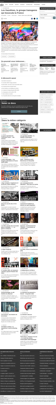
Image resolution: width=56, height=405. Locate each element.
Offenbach (42, 109)
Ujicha (51, 104)
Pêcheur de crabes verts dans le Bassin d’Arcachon (8, 386)
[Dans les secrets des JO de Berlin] (10, 196)
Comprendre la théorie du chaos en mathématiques (27, 368)
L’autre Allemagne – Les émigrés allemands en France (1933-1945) (9, 161)
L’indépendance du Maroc (27, 270)
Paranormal (37, 4)
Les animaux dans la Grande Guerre (9, 86)
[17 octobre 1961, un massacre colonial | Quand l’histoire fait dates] (10, 262)
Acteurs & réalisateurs (44, 365)
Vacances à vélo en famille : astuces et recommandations (27, 366)
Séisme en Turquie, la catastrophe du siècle (7, 381)
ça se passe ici (50, 61)
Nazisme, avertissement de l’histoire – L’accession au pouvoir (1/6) (28, 227)
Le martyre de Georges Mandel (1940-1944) (10, 90)
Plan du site (10, 403)
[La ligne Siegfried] (10, 242)
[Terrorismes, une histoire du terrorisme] (10, 307)
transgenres (11, 56)
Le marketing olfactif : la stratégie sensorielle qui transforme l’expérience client (27, 376)
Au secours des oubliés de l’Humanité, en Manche (47, 361)
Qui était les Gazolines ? (7, 80)
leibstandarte (49, 99)
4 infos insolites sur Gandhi (7, 93)
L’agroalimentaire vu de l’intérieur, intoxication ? (46, 386)
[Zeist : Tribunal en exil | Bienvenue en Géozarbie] (29, 152)
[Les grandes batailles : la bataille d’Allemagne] (29, 128)
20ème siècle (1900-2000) (27, 15)
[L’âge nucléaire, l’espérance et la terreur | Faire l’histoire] (10, 175)
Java (41, 107)
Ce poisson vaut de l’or (4, 368)
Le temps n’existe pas (44, 383)
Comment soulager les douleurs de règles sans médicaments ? (27, 391)
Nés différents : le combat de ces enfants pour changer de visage (8, 391)
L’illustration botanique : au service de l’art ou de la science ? (47, 363)
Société (17, 4)
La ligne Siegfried (6, 249)
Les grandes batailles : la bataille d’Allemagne (27, 136)
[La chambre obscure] (29, 307)
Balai (41, 102)
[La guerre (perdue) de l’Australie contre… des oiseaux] (10, 128)
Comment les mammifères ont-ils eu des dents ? (8, 363)
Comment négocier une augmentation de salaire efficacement (27, 378)
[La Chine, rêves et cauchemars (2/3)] (29, 242)
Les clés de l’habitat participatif (46, 391)
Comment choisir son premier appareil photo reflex (27, 373)
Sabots (41, 99)
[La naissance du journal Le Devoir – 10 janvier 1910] (29, 285)
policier (50, 94)
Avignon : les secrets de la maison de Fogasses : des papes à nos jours (7, 366)
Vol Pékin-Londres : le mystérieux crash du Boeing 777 (9, 328)
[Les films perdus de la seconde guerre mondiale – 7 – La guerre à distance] (10, 218)
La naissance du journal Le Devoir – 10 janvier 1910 (27, 293)
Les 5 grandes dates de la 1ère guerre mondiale (11, 95)
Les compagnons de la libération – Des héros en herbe (29, 183)
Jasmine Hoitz (43, 94)
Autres (43, 4)
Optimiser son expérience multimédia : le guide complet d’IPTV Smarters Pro (28, 363)
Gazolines (4, 56)
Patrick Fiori (49, 109)
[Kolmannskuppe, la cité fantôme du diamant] (10, 285)
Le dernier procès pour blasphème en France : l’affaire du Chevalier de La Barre (7, 388)
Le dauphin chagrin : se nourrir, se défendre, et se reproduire (7, 373)
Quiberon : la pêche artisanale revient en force (8, 376)
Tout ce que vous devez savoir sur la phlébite (27, 355)
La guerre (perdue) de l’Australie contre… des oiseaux (7, 137)
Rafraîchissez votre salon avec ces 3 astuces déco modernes (27, 358)
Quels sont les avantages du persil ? (27, 386)
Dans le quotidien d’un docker (6, 360)
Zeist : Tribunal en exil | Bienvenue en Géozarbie (27, 160)
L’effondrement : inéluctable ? (45, 370)
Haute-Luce (47, 97)
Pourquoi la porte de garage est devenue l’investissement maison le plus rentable (28, 383)
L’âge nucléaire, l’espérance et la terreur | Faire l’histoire (9, 183)
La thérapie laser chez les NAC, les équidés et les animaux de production (47, 388)
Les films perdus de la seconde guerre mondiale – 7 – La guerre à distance (10, 227)
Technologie (29, 4)
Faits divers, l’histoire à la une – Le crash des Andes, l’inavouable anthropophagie (28, 338)
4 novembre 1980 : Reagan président (9, 82)
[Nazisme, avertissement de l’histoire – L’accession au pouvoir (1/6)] (29, 218)
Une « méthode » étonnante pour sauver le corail (8, 355)
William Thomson (43, 104)
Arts (6, 4)
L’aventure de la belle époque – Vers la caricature (47, 358)
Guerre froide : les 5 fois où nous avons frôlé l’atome (12, 84)
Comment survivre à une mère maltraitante (45, 378)
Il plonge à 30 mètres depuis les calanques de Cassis (6, 358)
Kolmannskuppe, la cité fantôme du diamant (7, 293)
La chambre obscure (26, 314)
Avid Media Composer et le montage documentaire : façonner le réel (27, 388)
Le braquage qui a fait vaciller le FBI (9, 92)
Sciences (22, 4)
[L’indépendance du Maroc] (29, 262)
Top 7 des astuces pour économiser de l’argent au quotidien (27, 361)
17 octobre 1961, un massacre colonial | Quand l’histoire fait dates (9, 272)
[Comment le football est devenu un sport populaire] (29, 196)
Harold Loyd (47, 107)
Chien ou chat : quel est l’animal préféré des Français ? (8, 383)
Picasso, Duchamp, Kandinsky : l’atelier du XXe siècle (47, 381)
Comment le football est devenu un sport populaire (27, 204)
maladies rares (48, 102)
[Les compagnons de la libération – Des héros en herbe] (29, 175)
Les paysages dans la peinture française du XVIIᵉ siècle (47, 368)
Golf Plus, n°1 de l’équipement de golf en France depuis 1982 (27, 381)
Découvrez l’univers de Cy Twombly (47, 355)
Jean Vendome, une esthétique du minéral (10, 88)
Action (41, 97)
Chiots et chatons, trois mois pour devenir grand (6, 378)
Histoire (11, 4)
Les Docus (5, 403)
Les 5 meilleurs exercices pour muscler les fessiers (27, 371)
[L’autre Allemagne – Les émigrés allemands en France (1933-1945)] (10, 152)
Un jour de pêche (3, 370)
